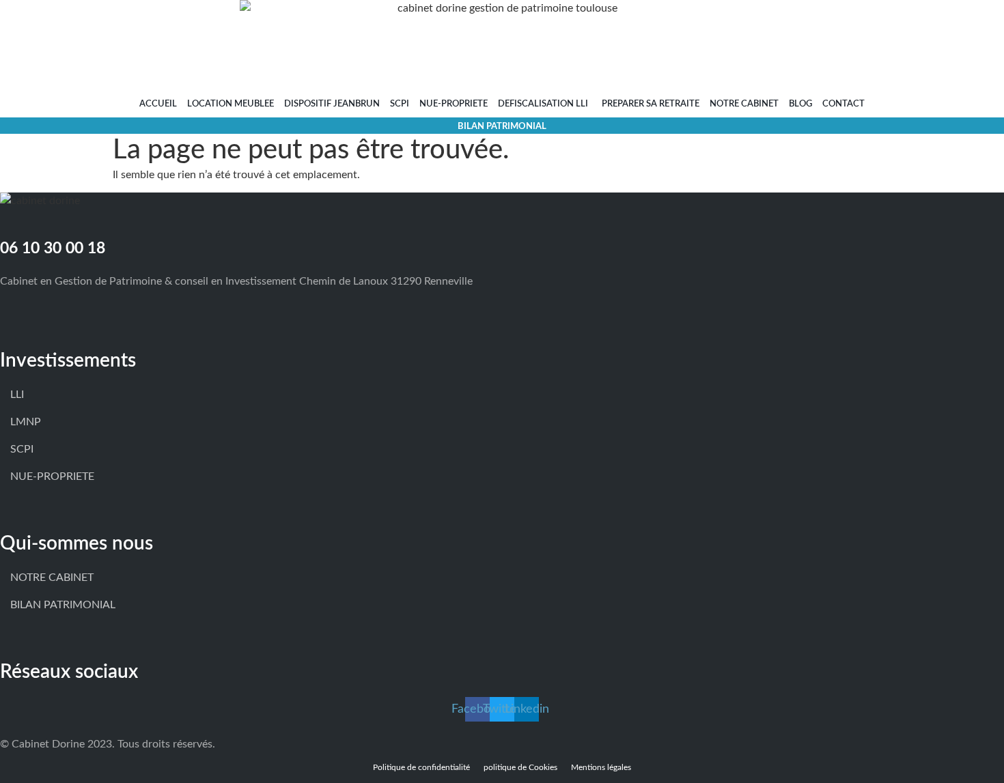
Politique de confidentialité (421, 767)
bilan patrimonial (502, 126)
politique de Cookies (520, 767)
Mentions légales (601, 767)
